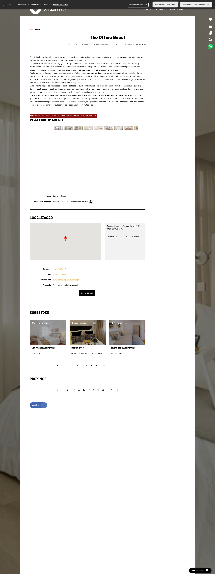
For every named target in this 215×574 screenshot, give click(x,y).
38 (84, 390)
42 (103, 390)
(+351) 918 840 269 (59, 269)
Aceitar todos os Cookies (165, 5)
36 (74, 390)
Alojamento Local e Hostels (106, 44)
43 (107, 390)
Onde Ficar (88, 44)
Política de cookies (60, 5)
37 (79, 390)
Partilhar (36, 405)
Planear (78, 44)
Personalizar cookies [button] (138, 5)
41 (98, 390)
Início (69, 44)
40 (93, 390)
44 (112, 390)
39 (89, 390)
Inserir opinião (87, 293)
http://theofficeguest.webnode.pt (66, 280)
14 (112, 365)
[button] (65, 238)
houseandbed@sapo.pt (62, 274)
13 (107, 365)
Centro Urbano (126, 44)
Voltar (37, 30)
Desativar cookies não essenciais (196, 5)
